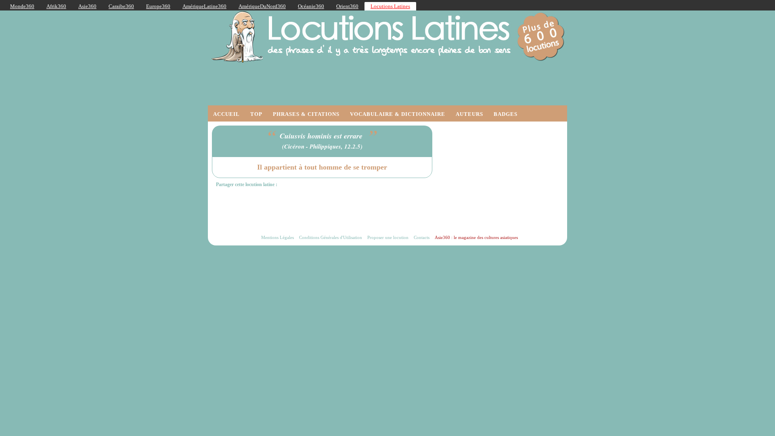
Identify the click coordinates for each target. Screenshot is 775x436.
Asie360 (87, 6)
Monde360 (22, 6)
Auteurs (469, 114)
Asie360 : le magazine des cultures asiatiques (476, 237)
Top (256, 114)
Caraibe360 (121, 6)
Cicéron (294, 146)
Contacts (421, 237)
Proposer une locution (387, 237)
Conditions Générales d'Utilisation (330, 237)
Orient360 (347, 6)
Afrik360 (56, 6)
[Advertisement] (502, 176)
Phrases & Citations (306, 114)
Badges (505, 114)
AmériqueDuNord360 (262, 6)
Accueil (226, 114)
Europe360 (158, 6)
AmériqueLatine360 (204, 6)
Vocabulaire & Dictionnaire (397, 114)
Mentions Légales (277, 237)
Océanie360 (311, 6)
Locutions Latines (390, 6)
